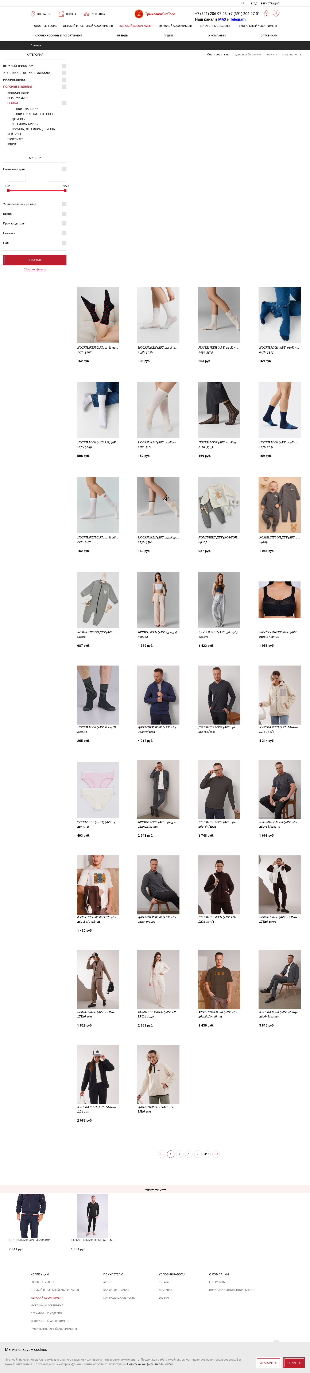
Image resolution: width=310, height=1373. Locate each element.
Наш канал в (210, 19)
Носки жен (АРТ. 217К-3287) (98, 347)
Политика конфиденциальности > (150, 1364)
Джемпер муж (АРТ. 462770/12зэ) (164, 917)
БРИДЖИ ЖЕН (17, 97)
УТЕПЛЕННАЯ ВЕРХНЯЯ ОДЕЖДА (26, 72)
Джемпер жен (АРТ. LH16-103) (161, 1107)
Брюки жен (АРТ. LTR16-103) (99, 1012)
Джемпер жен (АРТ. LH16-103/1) (223, 917)
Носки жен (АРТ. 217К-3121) (159, 442)
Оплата (164, 1282)
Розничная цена (14, 169)
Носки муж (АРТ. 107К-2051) (280, 442)
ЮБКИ (11, 144)
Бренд (7, 213)
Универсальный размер (19, 204)
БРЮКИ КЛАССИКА (25, 109)
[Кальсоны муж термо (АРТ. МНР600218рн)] (93, 1208)
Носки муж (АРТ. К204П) (96, 727)
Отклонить (268, 1362)
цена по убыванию (248, 54)
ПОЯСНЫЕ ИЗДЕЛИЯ (17, 86)
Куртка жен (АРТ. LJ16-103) (98, 1107)
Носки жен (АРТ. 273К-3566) (159, 537)
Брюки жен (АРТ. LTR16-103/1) (282, 917)
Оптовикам (269, 35)
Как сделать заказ (116, 1289)
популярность (292, 54)
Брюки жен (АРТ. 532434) (157, 632)
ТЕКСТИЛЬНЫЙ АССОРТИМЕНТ (257, 25)
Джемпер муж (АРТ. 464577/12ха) (164, 727)
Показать (35, 260)
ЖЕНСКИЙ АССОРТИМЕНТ (136, 25)
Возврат (164, 1297)
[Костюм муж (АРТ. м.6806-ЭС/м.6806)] (31, 1208)
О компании (217, 35)
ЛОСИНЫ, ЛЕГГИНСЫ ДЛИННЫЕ (34, 129)
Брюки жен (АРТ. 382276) (217, 632)
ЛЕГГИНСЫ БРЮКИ (25, 124)
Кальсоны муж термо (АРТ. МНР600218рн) (100, 1240)
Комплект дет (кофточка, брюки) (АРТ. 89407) (235, 537)
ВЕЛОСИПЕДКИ (18, 92)
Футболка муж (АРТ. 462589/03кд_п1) (106, 917)
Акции (168, 35)
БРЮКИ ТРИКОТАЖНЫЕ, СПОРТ (34, 114)
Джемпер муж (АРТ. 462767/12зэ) (224, 727)
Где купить (217, 1282)
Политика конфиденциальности (232, 1289)
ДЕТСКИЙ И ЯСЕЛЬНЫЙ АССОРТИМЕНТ (88, 25)
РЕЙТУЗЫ (14, 134)
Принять (294, 1362)
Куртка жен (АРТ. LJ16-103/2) (281, 727)
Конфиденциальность (119, 1297)
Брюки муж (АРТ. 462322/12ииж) (164, 822)
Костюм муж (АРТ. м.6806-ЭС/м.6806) (34, 1240)
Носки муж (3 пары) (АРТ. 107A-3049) (106, 442)
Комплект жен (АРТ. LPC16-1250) (163, 1012)
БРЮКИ (12, 103)
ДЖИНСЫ (18, 119)
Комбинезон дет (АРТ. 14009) (282, 537)
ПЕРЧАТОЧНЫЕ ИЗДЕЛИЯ (214, 25)
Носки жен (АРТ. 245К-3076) (159, 347)
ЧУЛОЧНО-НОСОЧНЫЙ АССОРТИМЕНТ (57, 35)
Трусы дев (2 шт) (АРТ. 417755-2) (101, 822)
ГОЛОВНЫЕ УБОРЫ (45, 25)
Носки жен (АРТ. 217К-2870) (98, 537)
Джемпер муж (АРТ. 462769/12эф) (224, 822)
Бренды (122, 35)
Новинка (9, 233)
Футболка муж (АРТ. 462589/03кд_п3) (228, 1012)
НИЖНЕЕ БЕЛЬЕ (14, 79)
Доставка (165, 1289)
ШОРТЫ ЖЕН (16, 139)
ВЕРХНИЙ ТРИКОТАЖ (18, 65)
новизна (271, 54)
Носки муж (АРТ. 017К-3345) (220, 442)
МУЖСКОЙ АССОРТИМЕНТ (176, 25)
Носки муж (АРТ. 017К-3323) (281, 347)
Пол (6, 242)
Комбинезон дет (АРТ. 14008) (100, 632)
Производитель (14, 223)
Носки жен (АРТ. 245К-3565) (219, 347)
